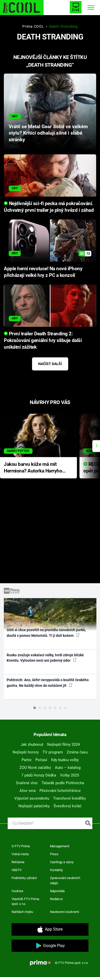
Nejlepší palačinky (34, 806)
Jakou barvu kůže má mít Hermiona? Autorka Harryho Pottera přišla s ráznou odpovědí (33, 468)
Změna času (77, 752)
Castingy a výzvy (62, 862)
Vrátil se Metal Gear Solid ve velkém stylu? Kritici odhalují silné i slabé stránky (48, 133)
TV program (53, 752)
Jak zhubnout (32, 744)
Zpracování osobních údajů (65, 880)
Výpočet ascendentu (31, 798)
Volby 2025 (69, 775)
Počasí (41, 760)
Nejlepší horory (26, 752)
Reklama (18, 862)
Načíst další (50, 364)
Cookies (17, 891)
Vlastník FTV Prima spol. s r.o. (25, 901)
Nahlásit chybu (22, 912)
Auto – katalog (68, 767)
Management (59, 846)
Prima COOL (33, 26)
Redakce (56, 899)
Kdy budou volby (65, 760)
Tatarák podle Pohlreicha (63, 783)
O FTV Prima (21, 846)
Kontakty (56, 870)
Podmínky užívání (24, 878)
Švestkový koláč (68, 806)
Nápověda (57, 891)
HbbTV (17, 870)
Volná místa (20, 854)
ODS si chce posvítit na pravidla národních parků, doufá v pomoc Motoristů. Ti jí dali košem (46, 632)
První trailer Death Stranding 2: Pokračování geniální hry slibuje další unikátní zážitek (43, 340)
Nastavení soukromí (64, 912)
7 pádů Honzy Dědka (38, 775)
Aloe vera (27, 790)
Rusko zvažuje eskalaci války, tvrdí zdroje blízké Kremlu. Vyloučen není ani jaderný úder (45, 657)
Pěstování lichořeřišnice (60, 790)
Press (54, 854)
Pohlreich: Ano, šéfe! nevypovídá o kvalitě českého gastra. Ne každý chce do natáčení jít (48, 682)
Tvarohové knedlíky (69, 798)
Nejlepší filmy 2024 (63, 744)
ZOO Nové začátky (35, 767)
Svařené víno (27, 783)
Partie (27, 760)
